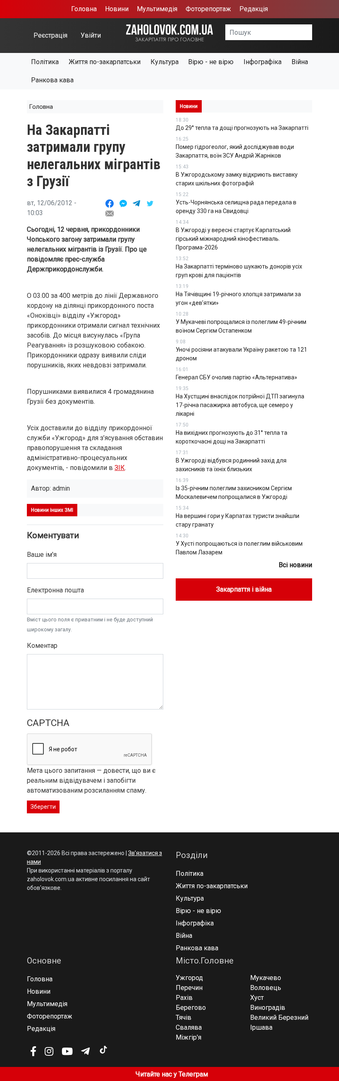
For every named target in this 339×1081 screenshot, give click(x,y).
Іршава (261, 1027)
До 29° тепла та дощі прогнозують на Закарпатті (242, 128)
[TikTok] (103, 1050)
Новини (117, 9)
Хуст (257, 998)
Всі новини (295, 565)
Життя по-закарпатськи (105, 62)
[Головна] (169, 32)
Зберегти (43, 806)
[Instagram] (49, 1051)
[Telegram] (85, 1051)
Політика (45, 62)
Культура (164, 62)
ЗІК (120, 468)
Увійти (91, 35)
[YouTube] (67, 1051)
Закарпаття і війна (244, 589)
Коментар (42, 646)
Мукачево (265, 978)
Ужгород (189, 978)
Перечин (189, 988)
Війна (299, 62)
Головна (84, 9)
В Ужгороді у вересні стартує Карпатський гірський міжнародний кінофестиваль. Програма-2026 (233, 239)
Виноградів (267, 1007)
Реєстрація (50, 35)
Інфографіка (263, 62)
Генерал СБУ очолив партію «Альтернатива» (236, 377)
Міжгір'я (188, 1037)
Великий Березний (279, 1017)
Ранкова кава (52, 80)
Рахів (184, 998)
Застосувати (312, 35)
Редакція (253, 9)
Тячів (183, 1017)
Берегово (191, 1007)
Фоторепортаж (208, 9)
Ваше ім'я (42, 554)
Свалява (189, 1027)
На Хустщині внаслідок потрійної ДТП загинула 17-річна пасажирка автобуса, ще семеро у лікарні (240, 405)
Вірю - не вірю (211, 62)
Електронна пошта (55, 590)
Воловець (265, 988)
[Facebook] (33, 1051)
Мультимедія (157, 9)
